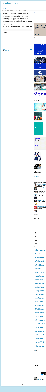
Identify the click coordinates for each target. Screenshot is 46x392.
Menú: (3, 10)
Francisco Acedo (39, 379)
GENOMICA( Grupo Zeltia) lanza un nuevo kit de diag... (40, 323)
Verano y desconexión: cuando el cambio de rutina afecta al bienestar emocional (41, 210)
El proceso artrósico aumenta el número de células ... (39, 331)
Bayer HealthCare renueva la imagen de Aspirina (39, 338)
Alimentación (11, 10)
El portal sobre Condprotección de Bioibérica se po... (39, 297)
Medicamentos (25, 10)
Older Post (31, 49)
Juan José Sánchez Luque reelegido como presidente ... (39, 272)
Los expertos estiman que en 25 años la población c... (39, 311)
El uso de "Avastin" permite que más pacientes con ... (39, 284)
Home (17, 49)
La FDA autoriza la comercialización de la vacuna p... (39, 316)
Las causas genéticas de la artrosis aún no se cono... (39, 301)
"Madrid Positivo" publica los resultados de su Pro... (39, 295)
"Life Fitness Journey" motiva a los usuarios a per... (39, 291)
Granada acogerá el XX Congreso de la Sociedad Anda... (40, 320)
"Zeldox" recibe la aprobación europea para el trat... (39, 257)
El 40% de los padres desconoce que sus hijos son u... (39, 249)
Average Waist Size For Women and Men (40, 187)
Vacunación (15, 10)
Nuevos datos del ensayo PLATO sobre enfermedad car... (40, 264)
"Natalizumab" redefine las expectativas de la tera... (39, 324)
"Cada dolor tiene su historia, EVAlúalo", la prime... (39, 287)
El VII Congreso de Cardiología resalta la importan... (39, 315)
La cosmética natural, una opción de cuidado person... (39, 327)
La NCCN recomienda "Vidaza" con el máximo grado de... (40, 345)
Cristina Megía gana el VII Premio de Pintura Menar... (39, 304)
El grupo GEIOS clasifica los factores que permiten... (39, 275)
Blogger (27, 384)
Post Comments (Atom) (7, 50)
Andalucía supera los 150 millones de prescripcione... (39, 293)
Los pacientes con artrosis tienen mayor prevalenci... (39, 328)
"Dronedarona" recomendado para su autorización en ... (40, 258)
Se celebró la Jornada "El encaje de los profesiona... (39, 309)
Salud (5, 10)
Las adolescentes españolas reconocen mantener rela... (39, 283)
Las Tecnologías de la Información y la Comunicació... (39, 261)
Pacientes (22, 10)
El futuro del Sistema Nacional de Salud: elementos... (39, 312)
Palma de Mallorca (21, 30)
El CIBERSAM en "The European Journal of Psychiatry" (40, 308)
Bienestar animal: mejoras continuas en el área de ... (39, 279)
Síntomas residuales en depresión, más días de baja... (39, 252)
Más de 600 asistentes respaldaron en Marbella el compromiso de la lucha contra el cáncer (41, 200)
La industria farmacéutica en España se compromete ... (39, 290)
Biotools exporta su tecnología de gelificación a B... (39, 346)
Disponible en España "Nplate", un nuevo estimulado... (40, 250)
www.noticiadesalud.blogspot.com (41, 380)
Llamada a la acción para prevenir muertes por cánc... (39, 298)
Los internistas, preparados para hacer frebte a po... (39, 305)
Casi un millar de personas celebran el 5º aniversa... (39, 344)
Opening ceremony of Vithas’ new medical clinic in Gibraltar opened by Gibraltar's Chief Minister (41, 196)
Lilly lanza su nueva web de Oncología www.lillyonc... (39, 326)
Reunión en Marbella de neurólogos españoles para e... (39, 269)
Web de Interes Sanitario (36, 215)
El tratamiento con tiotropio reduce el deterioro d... (39, 317)
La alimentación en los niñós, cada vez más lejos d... (39, 322)
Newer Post (4, 49)
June (35, 349)
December (36, 244)
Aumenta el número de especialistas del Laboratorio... (39, 280)
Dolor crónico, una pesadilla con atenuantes (38, 253)
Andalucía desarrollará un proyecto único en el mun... (39, 276)
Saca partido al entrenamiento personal (38, 337)
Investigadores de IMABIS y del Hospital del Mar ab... (39, 251)
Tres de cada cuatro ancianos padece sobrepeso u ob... (39, 302)
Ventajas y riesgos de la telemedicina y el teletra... (39, 330)
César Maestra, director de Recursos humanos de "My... (40, 339)
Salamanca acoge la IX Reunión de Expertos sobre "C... (40, 247)
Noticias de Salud (10, 3)
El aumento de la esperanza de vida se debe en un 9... (39, 267)
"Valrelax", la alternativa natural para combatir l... (39, 313)
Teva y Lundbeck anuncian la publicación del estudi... (39, 278)
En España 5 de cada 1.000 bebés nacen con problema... (40, 342)
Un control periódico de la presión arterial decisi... (39, 286)
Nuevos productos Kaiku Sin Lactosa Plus (38, 268)
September (36, 246)
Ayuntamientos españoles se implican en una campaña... (40, 282)
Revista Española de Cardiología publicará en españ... (39, 256)
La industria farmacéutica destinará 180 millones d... (39, 306)
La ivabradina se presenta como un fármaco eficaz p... (39, 289)
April (35, 351)
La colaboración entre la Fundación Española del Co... (39, 294)
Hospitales (19, 10)
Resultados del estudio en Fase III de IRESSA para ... (39, 265)
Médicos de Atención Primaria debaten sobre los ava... (39, 271)
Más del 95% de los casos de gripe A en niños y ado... (39, 334)
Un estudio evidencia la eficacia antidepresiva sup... (39, 319)
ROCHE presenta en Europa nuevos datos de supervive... (40, 300)
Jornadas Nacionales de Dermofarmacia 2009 (16, 30)
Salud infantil (8, 10)
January (36, 353)
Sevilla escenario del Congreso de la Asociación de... (39, 254)
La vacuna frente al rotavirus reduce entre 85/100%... (39, 335)
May (35, 350)
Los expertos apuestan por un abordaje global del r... (39, 341)
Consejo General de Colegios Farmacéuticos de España (8, 30)
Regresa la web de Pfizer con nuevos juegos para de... (39, 260)
